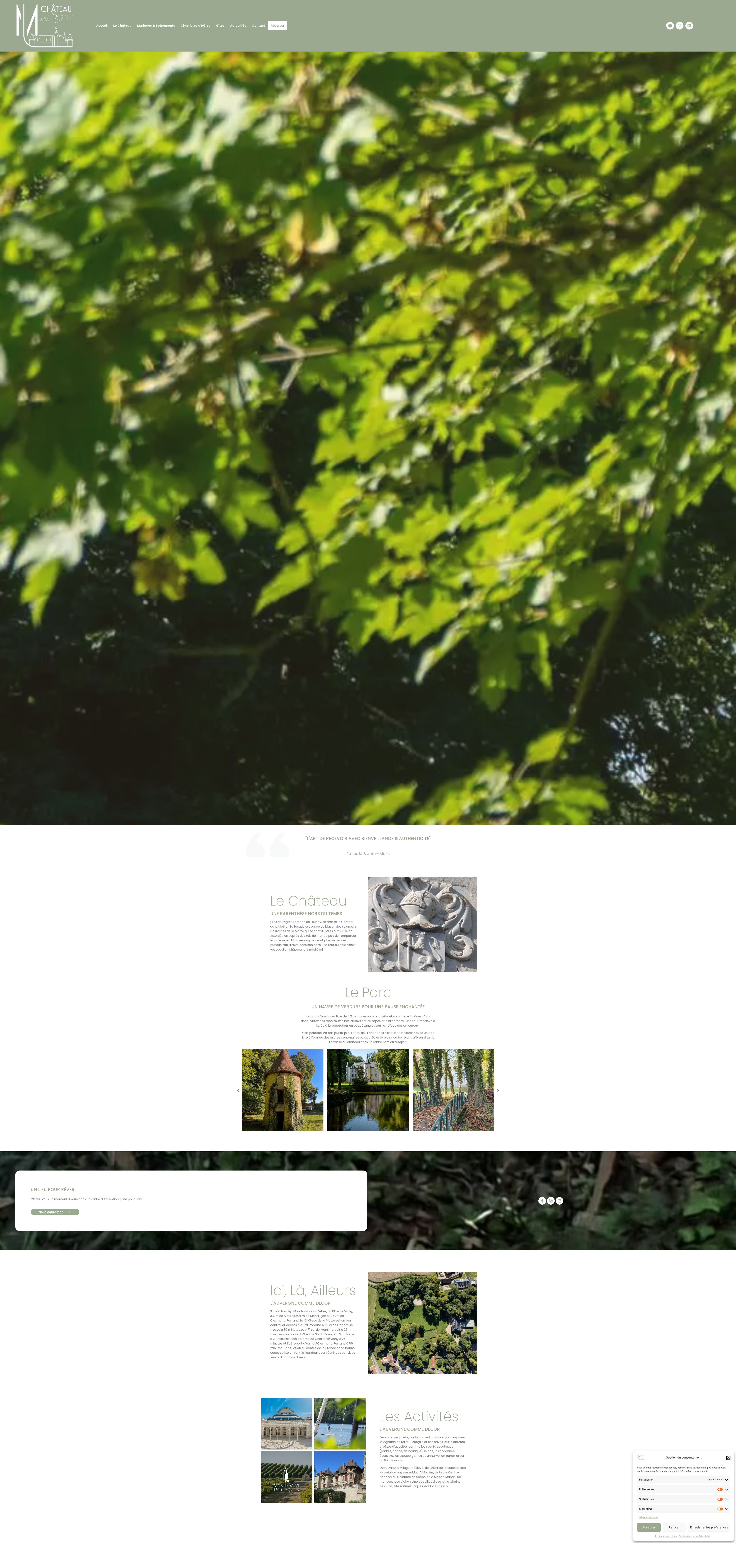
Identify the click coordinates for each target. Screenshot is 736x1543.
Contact (258, 25)
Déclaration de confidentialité (694, 1536)
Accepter (648, 1527)
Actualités (238, 25)
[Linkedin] (689, 26)
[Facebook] (670, 26)
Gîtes (220, 25)
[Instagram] (679, 26)
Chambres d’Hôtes (195, 25)
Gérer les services (648, 1517)
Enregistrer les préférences (709, 1527)
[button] (728, 1458)
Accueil (102, 25)
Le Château (122, 25)
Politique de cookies (666, 1536)
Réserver (277, 25)
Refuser (674, 1527)
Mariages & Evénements (156, 25)
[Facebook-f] (542, 1201)
